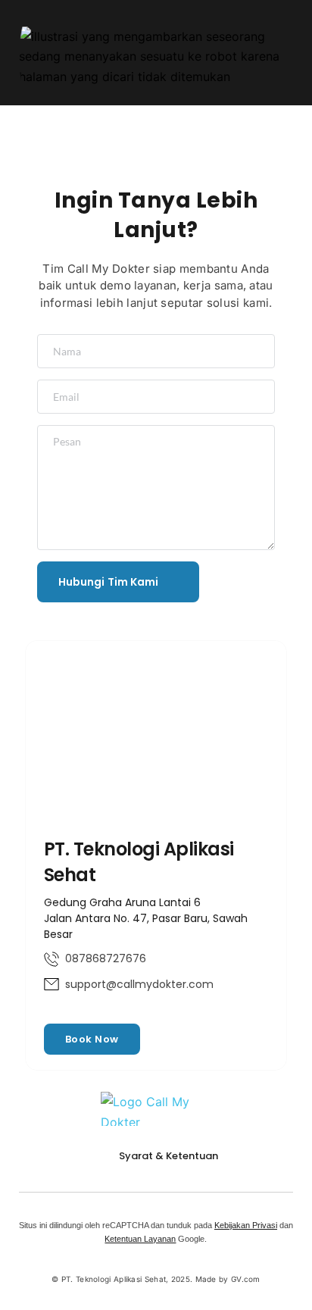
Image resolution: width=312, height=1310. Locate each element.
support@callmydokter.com (139, 984)
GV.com (246, 1278)
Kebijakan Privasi (245, 1225)
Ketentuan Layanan (140, 1238)
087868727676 (105, 958)
